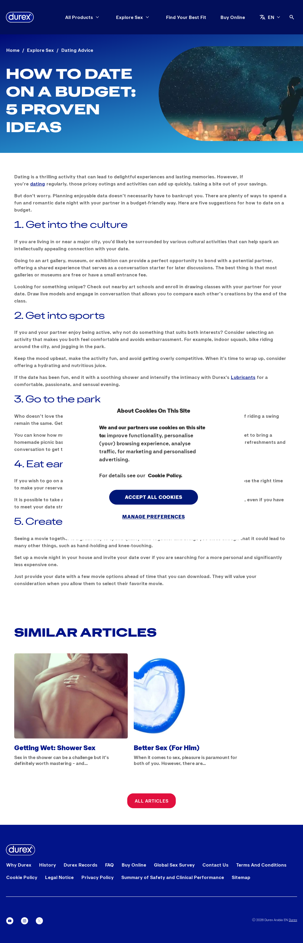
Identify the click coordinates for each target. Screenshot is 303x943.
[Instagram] (24, 921)
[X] (39, 921)
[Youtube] (10, 921)
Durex (293, 920)
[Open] (291, 17)
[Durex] (20, 17)
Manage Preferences (153, 516)
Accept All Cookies (153, 497)
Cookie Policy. (165, 475)
